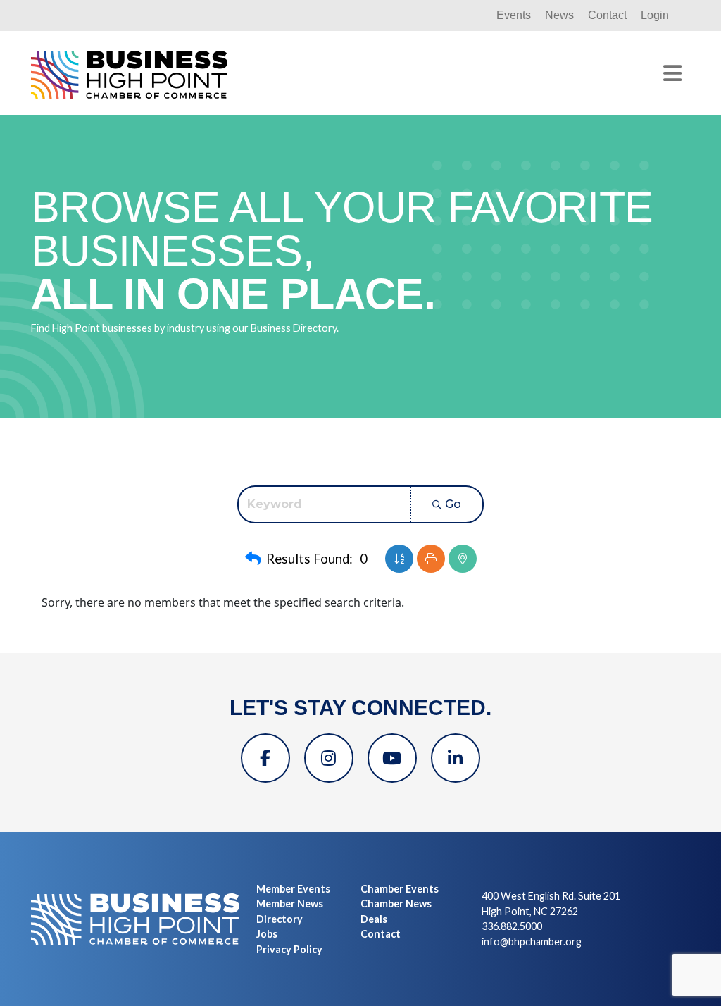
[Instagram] (328, 758)
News (559, 15)
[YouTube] (392, 758)
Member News (289, 903)
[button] (253, 559)
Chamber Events (399, 889)
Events (513, 15)
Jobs (266, 934)
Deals (373, 919)
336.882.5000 (512, 926)
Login (655, 15)
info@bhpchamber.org (532, 942)
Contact (607, 15)
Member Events (293, 889)
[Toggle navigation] (672, 73)
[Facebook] (265, 758)
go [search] (453, 504)
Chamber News (396, 903)
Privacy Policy (289, 949)
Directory (279, 919)
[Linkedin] (455, 758)
